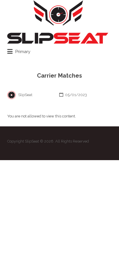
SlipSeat (25, 95)
